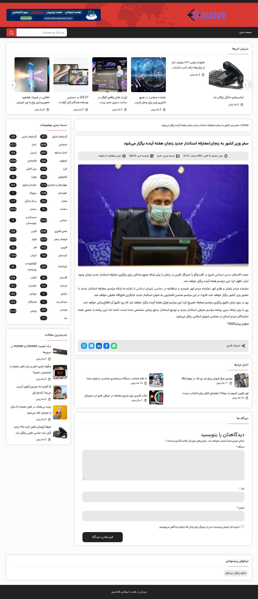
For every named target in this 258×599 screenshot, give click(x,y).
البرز (54, 169)
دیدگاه (240, 447)
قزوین (54, 247)
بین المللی (23, 169)
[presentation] (245, 84)
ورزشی (22, 311)
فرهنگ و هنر (54, 239)
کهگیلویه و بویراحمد (23, 267)
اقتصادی (23, 161)
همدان (54, 310)
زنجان (54, 201)
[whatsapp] (114, 346)
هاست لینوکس (128, 592)
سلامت (54, 209)
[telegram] (91, 346)
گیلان (23, 278)
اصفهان (54, 161)
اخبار (159, 156)
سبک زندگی (23, 201)
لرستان (54, 286)
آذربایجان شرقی (54, 137)
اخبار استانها (54, 153)
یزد (54, 318)
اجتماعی (54, 145)
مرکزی (55, 294)
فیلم (22, 239)
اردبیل (23, 153)
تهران (24, 177)
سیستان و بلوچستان (23, 220)
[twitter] (84, 346)
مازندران (23, 286)
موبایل (23, 294)
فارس (23, 231)
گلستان (54, 278)
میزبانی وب (54, 302)
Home (245, 125)
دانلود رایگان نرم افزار (235, 573)
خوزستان (54, 193)
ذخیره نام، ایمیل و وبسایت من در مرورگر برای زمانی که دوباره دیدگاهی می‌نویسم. (199, 527)
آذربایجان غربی (23, 137)
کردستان (54, 256)
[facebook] (106, 346)
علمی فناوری (54, 231)
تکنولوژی (54, 177)
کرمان (23, 256)
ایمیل (240, 508)
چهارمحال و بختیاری (54, 185)
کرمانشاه (54, 267)
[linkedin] (99, 346)
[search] (11, 32)
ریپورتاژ (24, 193)
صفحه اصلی (245, 32)
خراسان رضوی (23, 185)
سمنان (23, 209)
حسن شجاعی (223, 274)
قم (24, 247)
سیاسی (53, 220)
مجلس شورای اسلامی (149, 288)
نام (241, 489)
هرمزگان (23, 302)
